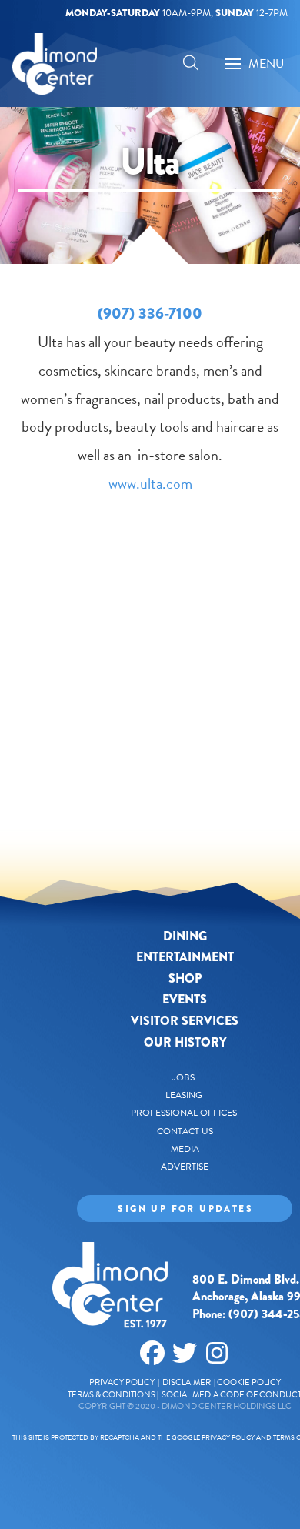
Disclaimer (187, 1382)
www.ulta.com (150, 483)
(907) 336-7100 (150, 313)
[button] (190, 65)
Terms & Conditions (111, 1394)
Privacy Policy (122, 1382)
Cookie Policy (249, 1382)
